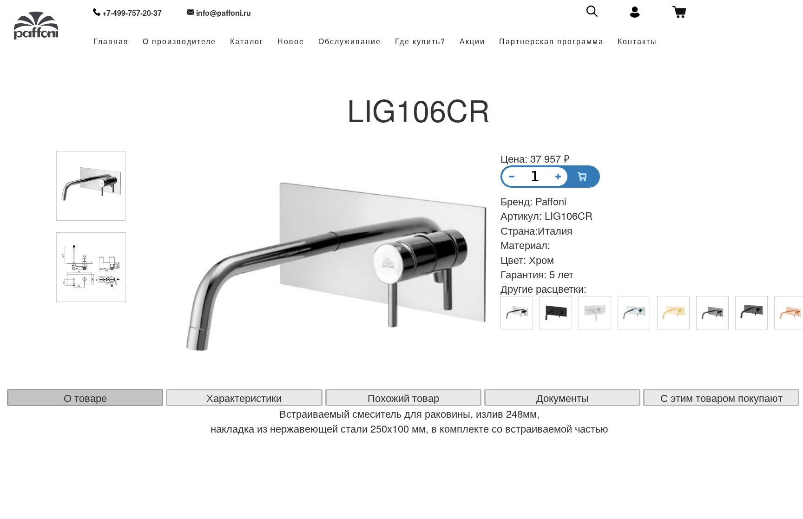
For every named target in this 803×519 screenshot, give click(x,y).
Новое (290, 41)
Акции (472, 41)
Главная (111, 41)
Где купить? (420, 41)
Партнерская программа (551, 41)
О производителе (179, 41)
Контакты (637, 41)
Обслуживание (349, 41)
